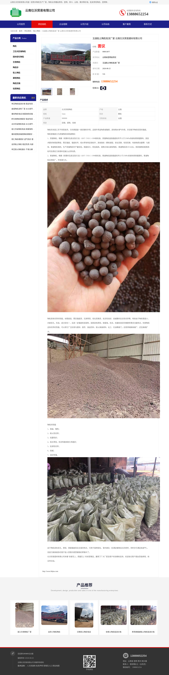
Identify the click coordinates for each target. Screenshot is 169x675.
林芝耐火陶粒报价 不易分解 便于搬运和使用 (23, 149)
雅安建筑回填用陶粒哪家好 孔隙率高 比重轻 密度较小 (23, 134)
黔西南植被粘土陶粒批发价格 (113, 632)
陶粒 (15, 46)
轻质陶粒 (16, 89)
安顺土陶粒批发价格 (84, 632)
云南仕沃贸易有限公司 (26, 662)
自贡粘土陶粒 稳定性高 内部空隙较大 (23, 144)
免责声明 (39, 666)
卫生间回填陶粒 (19, 51)
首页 (20, 31)
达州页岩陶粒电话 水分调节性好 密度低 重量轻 (23, 124)
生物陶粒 (16, 62)
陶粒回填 (16, 83)
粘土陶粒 (36, 31)
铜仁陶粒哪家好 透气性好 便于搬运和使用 (23, 139)
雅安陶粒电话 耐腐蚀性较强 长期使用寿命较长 (23, 114)
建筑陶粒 (16, 78)
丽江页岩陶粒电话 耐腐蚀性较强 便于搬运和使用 (23, 129)
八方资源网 (31, 666)
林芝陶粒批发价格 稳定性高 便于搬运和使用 (23, 104)
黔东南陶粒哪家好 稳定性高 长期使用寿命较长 (23, 119)
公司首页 (21, 24)
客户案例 (127, 24)
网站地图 (56, 666)
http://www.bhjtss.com (50, 571)
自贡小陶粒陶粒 (24, 632)
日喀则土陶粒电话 (54, 632)
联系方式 (148, 24)
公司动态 (105, 24)
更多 (33, 98)
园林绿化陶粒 (18, 57)
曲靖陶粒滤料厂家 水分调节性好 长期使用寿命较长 (23, 109)
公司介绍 (84, 24)
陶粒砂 (15, 67)
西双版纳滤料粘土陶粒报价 (143, 632)
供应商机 (42, 24)
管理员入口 (47, 666)
